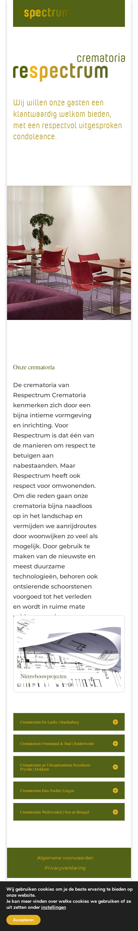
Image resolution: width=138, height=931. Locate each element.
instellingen (53, 907)
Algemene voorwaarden (65, 858)
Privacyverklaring (65, 868)
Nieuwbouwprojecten (43, 676)
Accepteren (23, 920)
